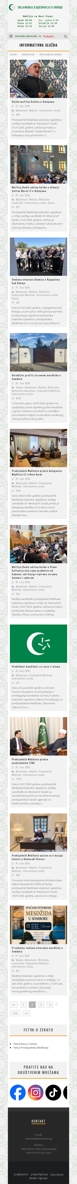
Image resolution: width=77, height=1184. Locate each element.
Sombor (19, 387)
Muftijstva (44, 291)
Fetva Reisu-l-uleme (25, 1044)
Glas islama (57, 1174)
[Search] (66, 36)
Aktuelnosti (22, 110)
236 (15, 1013)
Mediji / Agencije (38, 1178)
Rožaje (51, 202)
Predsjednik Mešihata (23, 295)
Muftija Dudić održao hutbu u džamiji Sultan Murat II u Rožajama (35, 189)
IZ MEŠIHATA (21, 1174)
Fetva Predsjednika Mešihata (31, 1047)
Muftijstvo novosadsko (23, 390)
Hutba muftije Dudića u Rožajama (33, 101)
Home (13, 54)
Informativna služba (50, 110)
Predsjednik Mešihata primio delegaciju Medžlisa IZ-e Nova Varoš (37, 472)
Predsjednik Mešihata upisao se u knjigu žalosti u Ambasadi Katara (37, 857)
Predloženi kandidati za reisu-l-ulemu (36, 666)
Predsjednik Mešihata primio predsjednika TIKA (30, 761)
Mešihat (33, 110)
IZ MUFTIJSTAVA (39, 1174)
